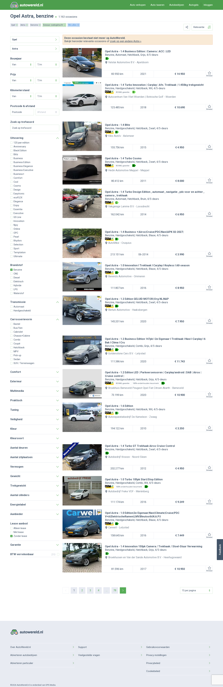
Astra (27, 16)
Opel (15, 16)
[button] (220, 549)
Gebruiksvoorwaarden (158, 647)
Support (82, 647)
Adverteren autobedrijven (23, 655)
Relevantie (198, 27)
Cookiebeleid (153, 671)
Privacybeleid (153, 663)
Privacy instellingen (156, 655)
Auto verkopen (138, 4)
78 (114, 590)
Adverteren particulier (21, 663)
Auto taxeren (157, 4)
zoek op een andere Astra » (125, 41)
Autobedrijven (176, 4)
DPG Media (51, 685)
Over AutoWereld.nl (20, 647)
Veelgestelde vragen (89, 655)
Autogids (194, 4)
